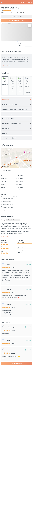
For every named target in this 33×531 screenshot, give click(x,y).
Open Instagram (8, 210)
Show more (6, 65)
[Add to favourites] (29, 25)
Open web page (8, 204)
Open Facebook (8, 207)
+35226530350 (7, 201)
